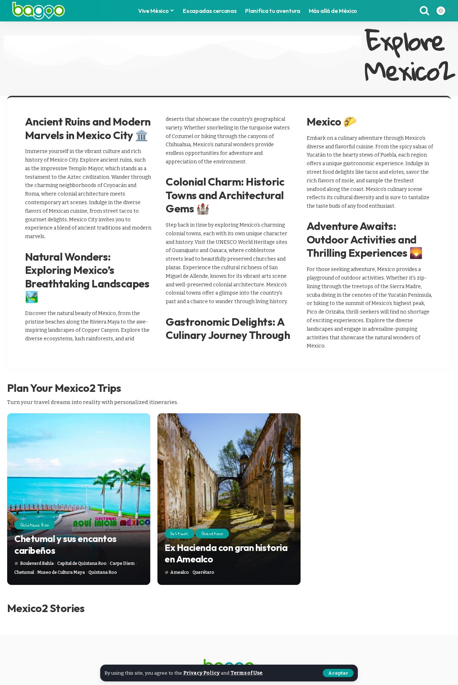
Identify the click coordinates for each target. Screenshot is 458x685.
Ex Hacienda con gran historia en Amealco (226, 553)
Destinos (179, 533)
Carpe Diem (122, 563)
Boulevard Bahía (37, 563)
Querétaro (212, 533)
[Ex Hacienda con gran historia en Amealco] (229, 499)
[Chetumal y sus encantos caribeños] (78, 499)
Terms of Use (246, 673)
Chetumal (24, 572)
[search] (424, 10)
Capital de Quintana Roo (82, 563)
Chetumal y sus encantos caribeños (65, 544)
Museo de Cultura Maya (61, 572)
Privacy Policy (201, 673)
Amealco (179, 572)
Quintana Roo (34, 525)
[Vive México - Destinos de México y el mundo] (38, 10)
